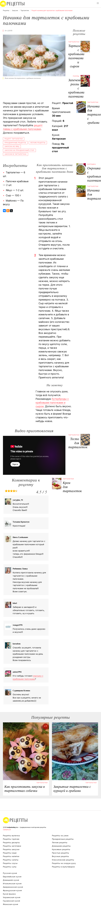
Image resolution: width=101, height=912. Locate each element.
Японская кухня (10, 904)
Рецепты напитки (11, 856)
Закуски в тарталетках (15, 154)
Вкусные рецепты (60, 856)
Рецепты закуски (11, 849)
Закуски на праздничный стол (19, 150)
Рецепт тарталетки (14, 139)
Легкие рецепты (37, 143)
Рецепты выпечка (11, 835)
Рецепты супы (10, 867)
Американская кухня (13, 887)
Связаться (7, 830)
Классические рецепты (63, 860)
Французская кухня (12, 890)
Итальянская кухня (12, 883)
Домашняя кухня (11, 880)
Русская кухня (10, 873)
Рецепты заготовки (12, 846)
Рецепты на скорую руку (64, 863)
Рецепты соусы (10, 863)
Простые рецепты (60, 853)
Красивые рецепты (61, 849)
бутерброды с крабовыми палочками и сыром (52, 402)
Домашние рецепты (61, 846)
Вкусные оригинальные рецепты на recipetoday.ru (15, 820)
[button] (98, 3)
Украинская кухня (11, 897)
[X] (11, 210)
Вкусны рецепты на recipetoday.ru (12, 4)
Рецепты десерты (11, 842)
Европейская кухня (12, 877)
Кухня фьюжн (9, 894)
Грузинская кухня (11, 901)
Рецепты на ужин (60, 835)
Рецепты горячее (11, 839)
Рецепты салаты (10, 860)
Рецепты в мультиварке (63, 867)
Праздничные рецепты (15, 143)
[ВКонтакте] (4, 210)
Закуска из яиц (12, 146)
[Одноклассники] (7, 210)
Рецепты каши (10, 853)
